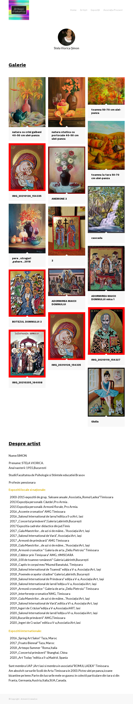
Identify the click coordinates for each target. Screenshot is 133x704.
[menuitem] (73, 10)
